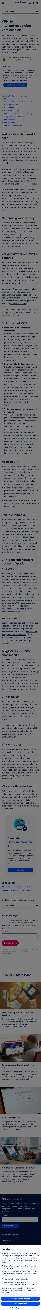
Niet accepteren (20, 1304)
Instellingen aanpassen (20, 1308)
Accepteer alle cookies (20, 1298)
